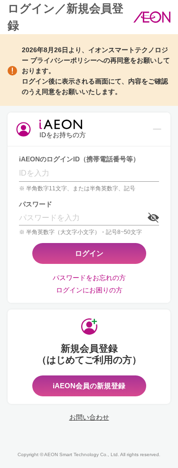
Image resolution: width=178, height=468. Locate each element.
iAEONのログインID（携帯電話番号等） (79, 159)
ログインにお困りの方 (89, 290)
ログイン (89, 253)
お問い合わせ (89, 417)
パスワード (35, 204)
